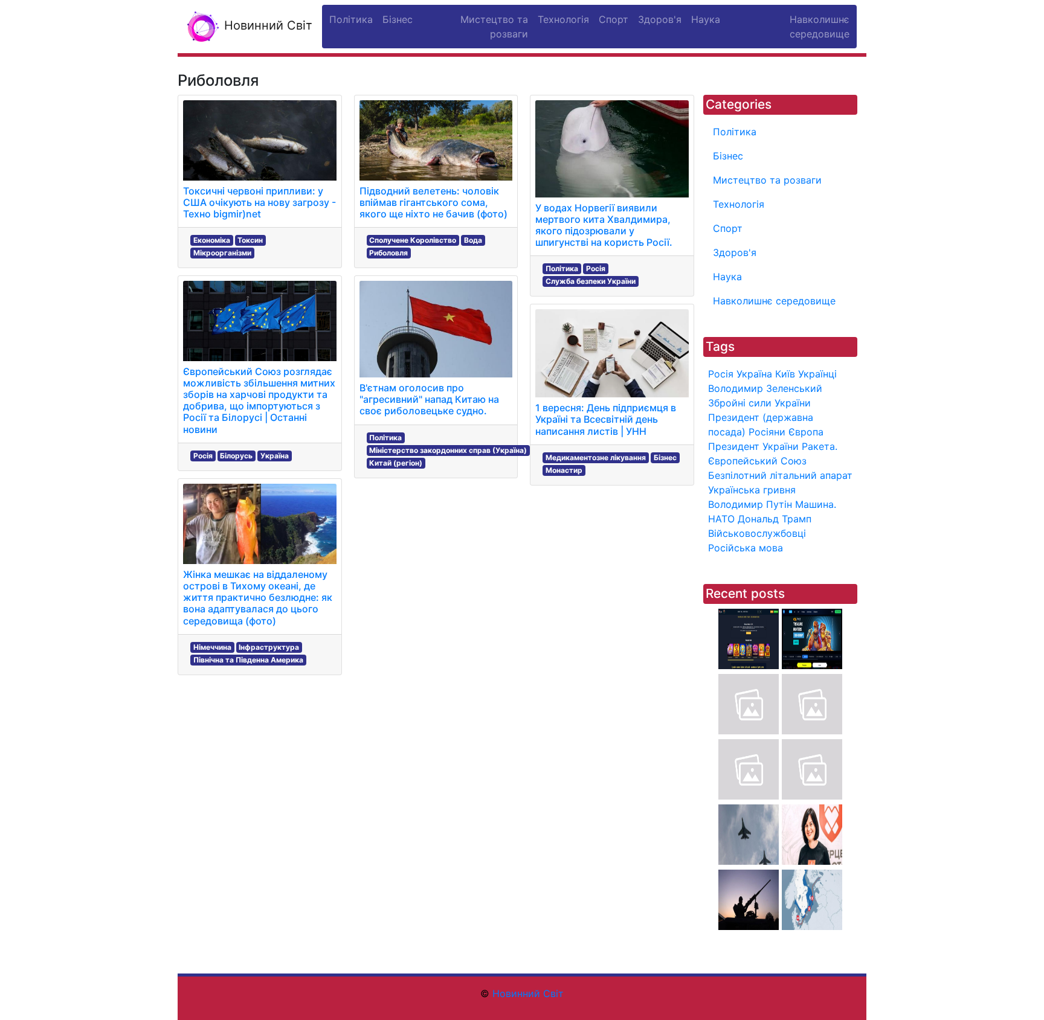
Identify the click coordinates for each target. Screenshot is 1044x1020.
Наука (727, 277)
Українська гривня (752, 490)
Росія (203, 455)
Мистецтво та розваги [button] (494, 26)
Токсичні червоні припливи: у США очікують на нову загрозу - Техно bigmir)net (259, 202)
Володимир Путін (750, 504)
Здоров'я (734, 252)
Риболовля (388, 252)
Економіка (211, 240)
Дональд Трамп (774, 519)
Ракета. (819, 446)
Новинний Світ (266, 25)
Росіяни (767, 432)
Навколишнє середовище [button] (819, 26)
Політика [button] (351, 19)
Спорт (728, 228)
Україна (274, 455)
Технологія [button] (563, 19)
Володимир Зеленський (765, 388)
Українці (817, 374)
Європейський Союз (757, 461)
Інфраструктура (269, 647)
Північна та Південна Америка (248, 659)
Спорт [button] (613, 19)
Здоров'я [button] (660, 19)
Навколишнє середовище (774, 301)
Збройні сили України (759, 403)
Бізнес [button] (397, 19)
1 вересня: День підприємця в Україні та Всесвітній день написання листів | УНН (605, 419)
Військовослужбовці (757, 533)
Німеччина (212, 647)
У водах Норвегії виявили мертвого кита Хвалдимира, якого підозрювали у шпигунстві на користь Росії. (603, 225)
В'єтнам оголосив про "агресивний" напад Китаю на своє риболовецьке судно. (429, 399)
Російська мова (745, 548)
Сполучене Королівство (412, 240)
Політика (385, 437)
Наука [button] (705, 19)
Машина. (815, 504)
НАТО (721, 519)
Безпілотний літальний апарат (780, 475)
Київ (785, 374)
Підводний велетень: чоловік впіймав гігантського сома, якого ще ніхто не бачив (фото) (433, 202)
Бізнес (665, 457)
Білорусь (236, 455)
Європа (805, 432)
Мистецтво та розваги (767, 180)
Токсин (250, 240)
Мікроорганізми (222, 252)
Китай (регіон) (395, 462)
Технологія (738, 204)
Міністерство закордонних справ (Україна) (448, 450)
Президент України (753, 446)
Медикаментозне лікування (596, 457)
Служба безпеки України (591, 281)
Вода (473, 240)
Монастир (564, 470)
